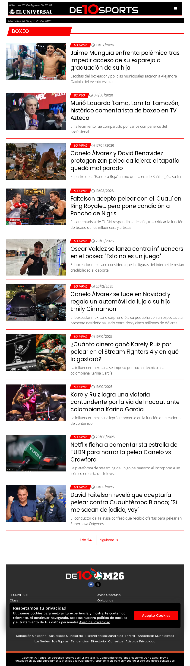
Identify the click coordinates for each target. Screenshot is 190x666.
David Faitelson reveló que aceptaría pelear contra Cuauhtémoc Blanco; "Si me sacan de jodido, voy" (123, 502)
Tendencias (80, 641)
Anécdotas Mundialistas (156, 636)
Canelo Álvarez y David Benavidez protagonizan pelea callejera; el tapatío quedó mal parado (124, 160)
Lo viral (80, 45)
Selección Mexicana (31, 636)
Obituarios (105, 600)
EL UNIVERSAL (19, 595)
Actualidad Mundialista (66, 636)
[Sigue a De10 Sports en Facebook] (91, 584)
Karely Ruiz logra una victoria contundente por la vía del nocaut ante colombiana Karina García (125, 402)
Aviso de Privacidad (140, 641)
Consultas (115, 641)
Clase (14, 600)
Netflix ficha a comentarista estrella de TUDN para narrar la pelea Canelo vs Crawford (123, 452)
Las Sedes (42, 641)
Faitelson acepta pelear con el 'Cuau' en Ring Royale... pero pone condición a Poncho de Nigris (125, 206)
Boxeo (79, 95)
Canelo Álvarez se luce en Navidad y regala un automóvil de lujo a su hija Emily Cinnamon (120, 301)
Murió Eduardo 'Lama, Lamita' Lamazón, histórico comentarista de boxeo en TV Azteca (125, 110)
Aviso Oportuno (109, 595)
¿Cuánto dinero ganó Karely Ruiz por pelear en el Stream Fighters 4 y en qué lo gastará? (124, 352)
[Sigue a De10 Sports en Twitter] (98, 584)
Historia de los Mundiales (104, 636)
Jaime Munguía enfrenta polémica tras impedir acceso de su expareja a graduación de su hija (125, 60)
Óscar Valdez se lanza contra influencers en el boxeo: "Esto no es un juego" (126, 252)
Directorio (98, 641)
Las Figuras (60, 641)
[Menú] (175, 8)
